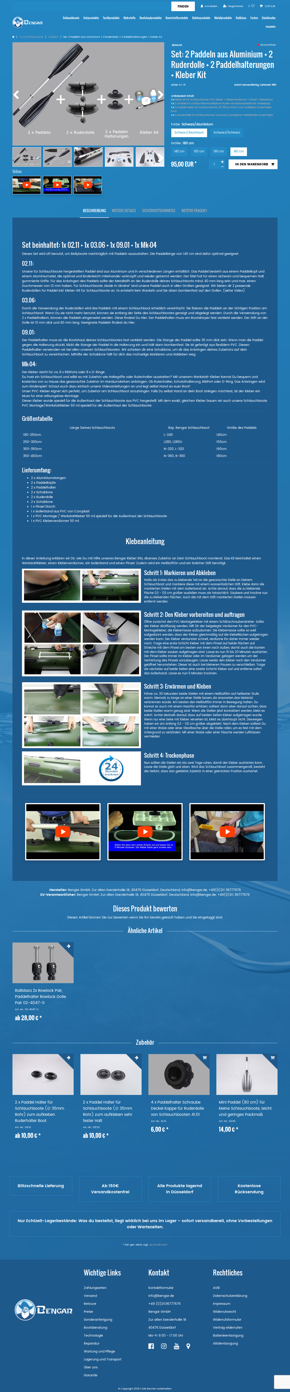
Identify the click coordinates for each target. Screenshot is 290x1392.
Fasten (254, 18)
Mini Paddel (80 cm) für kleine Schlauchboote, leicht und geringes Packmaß (245, 1108)
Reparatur (91, 1343)
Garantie (90, 1375)
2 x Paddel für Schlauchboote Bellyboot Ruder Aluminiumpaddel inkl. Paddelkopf (222, 104)
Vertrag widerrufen (227, 1327)
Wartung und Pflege (99, 1351)
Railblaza (241, 18)
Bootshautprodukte (151, 18)
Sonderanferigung (98, 1319)
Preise (88, 1311)
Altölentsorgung (225, 1343)
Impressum (221, 1303)
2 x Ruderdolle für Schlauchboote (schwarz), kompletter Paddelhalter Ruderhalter (223, 115)
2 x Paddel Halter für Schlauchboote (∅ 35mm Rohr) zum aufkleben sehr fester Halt (107, 1111)
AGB (216, 1287)
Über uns (91, 1367)
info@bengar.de (161, 1295)
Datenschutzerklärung (230, 1295)
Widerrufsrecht (224, 1311)
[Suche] (183, 6)
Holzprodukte (91, 18)
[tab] (94, 211)
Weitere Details (124, 210)
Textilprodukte (111, 18)
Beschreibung (94, 210)
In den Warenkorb (251, 164)
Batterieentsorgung (228, 1335)
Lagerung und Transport (102, 1359)
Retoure (90, 1303)
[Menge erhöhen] (222, 161)
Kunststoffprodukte (177, 18)
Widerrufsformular (227, 1319)
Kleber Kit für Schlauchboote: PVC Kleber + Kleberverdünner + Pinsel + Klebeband (223, 100)
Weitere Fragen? (194, 210)
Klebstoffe (129, 18)
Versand (90, 1295)
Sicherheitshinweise (158, 210)
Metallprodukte (223, 18)
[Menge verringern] (222, 166)
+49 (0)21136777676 (164, 1303)
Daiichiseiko (269, 18)
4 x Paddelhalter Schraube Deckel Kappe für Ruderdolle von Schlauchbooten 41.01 (177, 1108)
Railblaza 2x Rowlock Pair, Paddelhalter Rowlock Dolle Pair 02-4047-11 (40, 997)
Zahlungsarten (95, 1287)
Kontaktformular (161, 1287)
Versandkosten (158, 1245)
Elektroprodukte (201, 18)
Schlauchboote (71, 18)
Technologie (93, 1335)
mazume (271, 26)
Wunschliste (268, 45)
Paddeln (53, 37)
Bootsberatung (95, 1327)
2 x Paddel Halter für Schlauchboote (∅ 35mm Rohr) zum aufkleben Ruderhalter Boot (221, 109)
